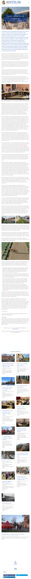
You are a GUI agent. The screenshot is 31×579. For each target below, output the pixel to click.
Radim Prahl (19, 388)
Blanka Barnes (19, 409)
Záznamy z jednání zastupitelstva (11, 535)
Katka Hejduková (5, 484)
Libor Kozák (12, 20)
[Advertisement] (15, 342)
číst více (3, 373)
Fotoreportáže (12, 484)
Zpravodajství (7, 417)
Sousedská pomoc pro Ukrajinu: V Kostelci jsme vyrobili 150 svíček (22, 478)
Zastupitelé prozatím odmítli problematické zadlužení (22, 430)
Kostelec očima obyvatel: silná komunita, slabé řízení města (7, 389)
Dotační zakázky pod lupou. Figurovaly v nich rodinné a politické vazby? (8, 365)
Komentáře (20, 20)
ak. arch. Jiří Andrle (5, 462)
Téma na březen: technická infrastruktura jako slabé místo (22, 455)
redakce (19, 457)
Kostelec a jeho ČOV (6, 461)
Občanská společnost (11, 391)
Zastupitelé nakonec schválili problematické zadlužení (7, 438)
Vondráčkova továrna (6, 503)
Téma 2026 (10, 368)
